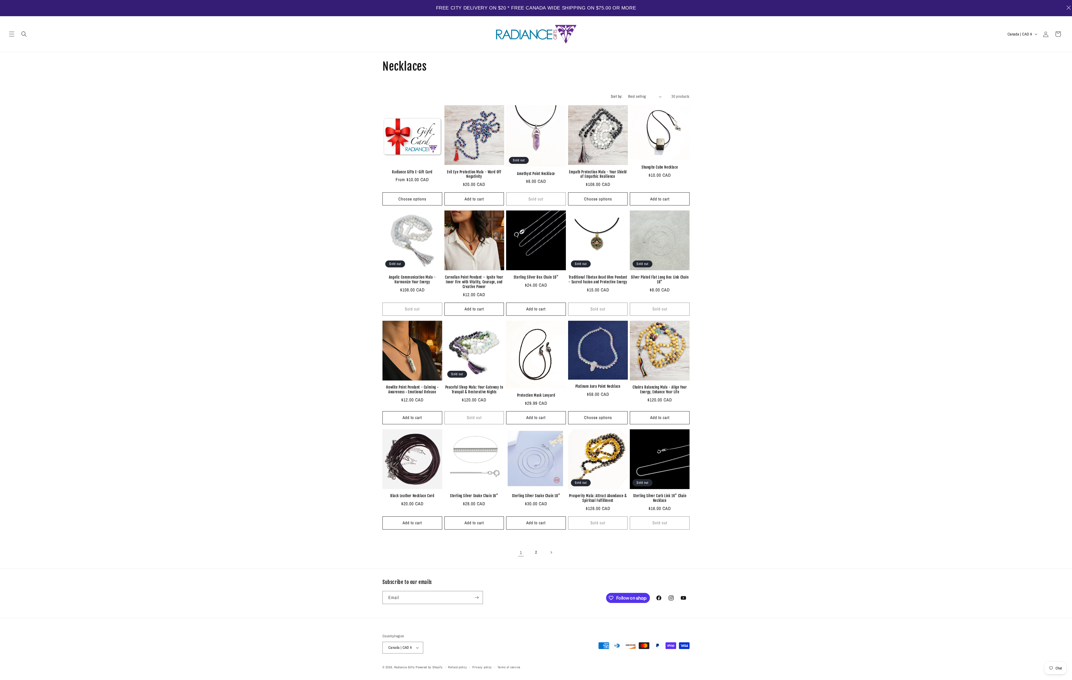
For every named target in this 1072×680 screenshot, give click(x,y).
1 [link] (521, 552)
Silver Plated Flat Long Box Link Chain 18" (660, 279)
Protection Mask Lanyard (536, 395)
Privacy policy (482, 667)
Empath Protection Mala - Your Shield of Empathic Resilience (598, 174)
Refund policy (457, 667)
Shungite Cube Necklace (660, 167)
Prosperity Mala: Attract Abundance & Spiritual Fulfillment (598, 498)
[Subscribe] (476, 597)
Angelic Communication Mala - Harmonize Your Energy (412, 279)
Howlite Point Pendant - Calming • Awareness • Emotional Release (412, 389)
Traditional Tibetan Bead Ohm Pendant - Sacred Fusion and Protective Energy (597, 279)
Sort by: (617, 96)
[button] (12, 34)
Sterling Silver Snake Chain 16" (474, 496)
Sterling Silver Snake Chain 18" (536, 496)
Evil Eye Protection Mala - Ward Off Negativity (474, 174)
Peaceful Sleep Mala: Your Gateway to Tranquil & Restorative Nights (474, 389)
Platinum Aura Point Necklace (598, 386)
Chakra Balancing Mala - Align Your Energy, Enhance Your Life (660, 389)
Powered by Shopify (429, 667)
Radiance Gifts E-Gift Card (412, 172)
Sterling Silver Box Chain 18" (536, 277)
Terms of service (508, 667)
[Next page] (551, 552)
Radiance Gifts (404, 667)
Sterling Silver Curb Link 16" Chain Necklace (659, 498)
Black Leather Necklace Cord (412, 496)
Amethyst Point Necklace (536, 173)
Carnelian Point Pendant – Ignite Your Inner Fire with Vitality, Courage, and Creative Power (474, 282)
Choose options (412, 199)
